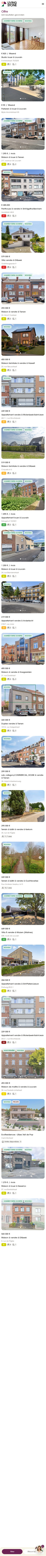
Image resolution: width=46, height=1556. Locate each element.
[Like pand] (42, 20)
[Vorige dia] (5, 34)
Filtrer (12, 1552)
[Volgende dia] (40, 34)
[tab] (20, 98)
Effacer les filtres (34, 1552)
